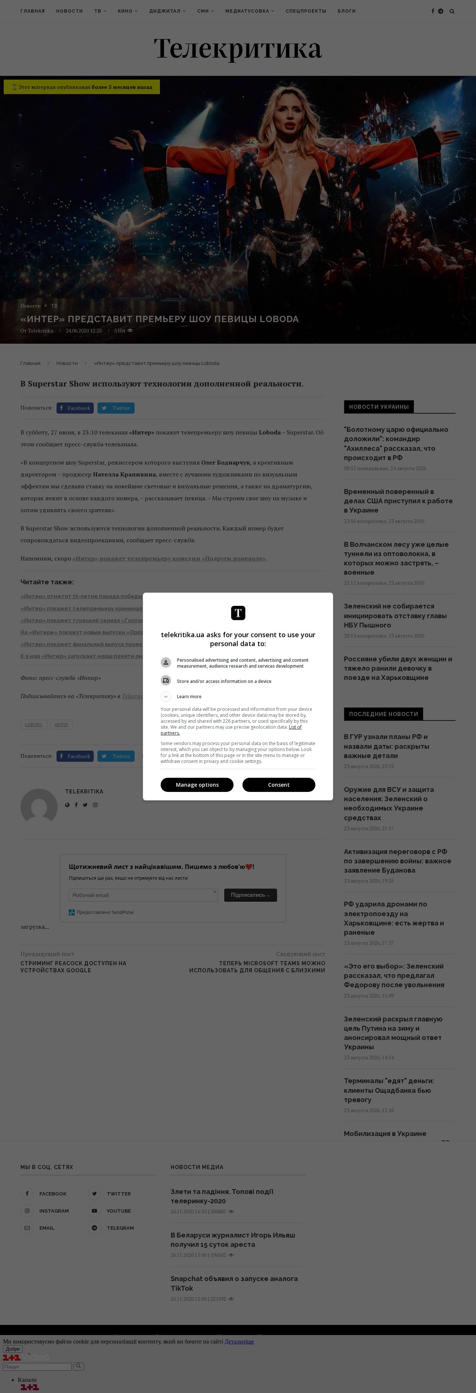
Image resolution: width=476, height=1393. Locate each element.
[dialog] (238, 696)
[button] (238, 696)
